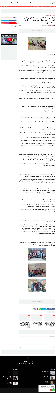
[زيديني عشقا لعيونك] (52, 378)
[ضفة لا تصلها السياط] (52, 373)
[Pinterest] (37, 309)
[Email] (35, 309)
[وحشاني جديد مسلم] (15, 373)
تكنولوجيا (36, 2)
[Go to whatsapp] (53, 389)
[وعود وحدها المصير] (52, 383)
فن (40, 2)
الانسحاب (10, 382)
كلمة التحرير (53, 6)
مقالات (17, 2)
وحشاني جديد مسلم (8, 371)
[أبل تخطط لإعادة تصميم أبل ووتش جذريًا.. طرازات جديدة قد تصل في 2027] (15, 378)
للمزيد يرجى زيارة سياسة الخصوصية (46, 387)
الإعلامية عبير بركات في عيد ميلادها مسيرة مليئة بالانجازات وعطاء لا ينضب (37, 323)
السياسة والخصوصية (42, 6)
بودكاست (30, 2)
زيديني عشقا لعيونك (46, 376)
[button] (5, 2)
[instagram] (1, 6)
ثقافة (45, 2)
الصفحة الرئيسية (52, 15)
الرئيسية (49, 2)
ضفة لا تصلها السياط (45, 371)
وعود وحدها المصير (46, 381)
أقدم (20, 347)
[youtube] (13, 23)
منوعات (47, 15)
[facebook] (6, 6)
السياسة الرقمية (36, 6)
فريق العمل (6, 2)
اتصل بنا (32, 6)
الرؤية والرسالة (48, 6)
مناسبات (12, 2)
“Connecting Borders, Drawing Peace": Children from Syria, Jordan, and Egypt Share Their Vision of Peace (25, 324)
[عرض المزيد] (33, 309)
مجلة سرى (23, 2)
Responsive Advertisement (28, 11)
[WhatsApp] (40, 309)
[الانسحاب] (15, 383)
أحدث (53, 347)
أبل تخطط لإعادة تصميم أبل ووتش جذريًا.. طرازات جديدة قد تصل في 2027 (7, 377)
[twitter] (4, 6)
